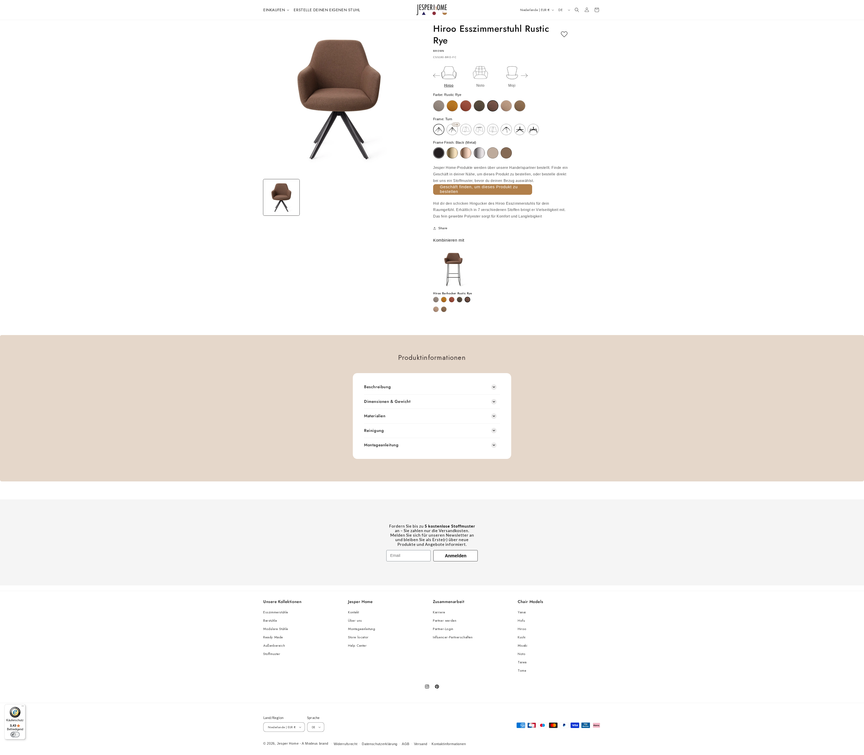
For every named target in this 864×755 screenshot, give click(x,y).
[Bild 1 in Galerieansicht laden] (281, 197)
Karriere (439, 612)
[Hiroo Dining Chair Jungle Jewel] (479, 105)
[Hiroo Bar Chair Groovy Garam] (444, 299)
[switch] (15, 734)
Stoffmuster (271, 653)
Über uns (355, 620)
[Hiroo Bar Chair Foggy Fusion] (436, 299)
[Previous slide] (436, 76)
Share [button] (443, 228)
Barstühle (270, 620)
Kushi (522, 637)
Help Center (357, 645)
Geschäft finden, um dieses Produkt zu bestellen (479, 189)
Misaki (522, 645)
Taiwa (522, 662)
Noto (521, 653)
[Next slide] (524, 76)
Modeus (311, 743)
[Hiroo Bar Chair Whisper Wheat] (436, 309)
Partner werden (444, 620)
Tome (522, 670)
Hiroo (522, 628)
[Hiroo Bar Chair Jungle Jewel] (459, 299)
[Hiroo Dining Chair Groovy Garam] (452, 105)
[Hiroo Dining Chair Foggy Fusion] (438, 105)
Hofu (521, 620)
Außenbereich (274, 645)
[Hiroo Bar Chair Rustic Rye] (467, 299)
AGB (406, 744)
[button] (276, 10)
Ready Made (273, 637)
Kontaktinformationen (449, 744)
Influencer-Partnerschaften (453, 637)
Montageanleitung (361, 628)
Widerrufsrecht (346, 744)
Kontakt (353, 612)
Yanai (522, 612)
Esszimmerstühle (275, 612)
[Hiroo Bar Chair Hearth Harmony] (451, 299)
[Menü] (22, 707)
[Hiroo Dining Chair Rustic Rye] (492, 105)
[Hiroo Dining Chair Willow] (519, 105)
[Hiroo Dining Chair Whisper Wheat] (506, 105)
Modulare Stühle (275, 628)
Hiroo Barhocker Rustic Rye (452, 293)
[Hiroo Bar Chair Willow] (444, 309)
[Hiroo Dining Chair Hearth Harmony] (465, 105)
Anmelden (455, 555)
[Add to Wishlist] (564, 34)
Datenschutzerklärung (379, 744)
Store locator (358, 637)
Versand (420, 744)
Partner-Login (443, 628)
